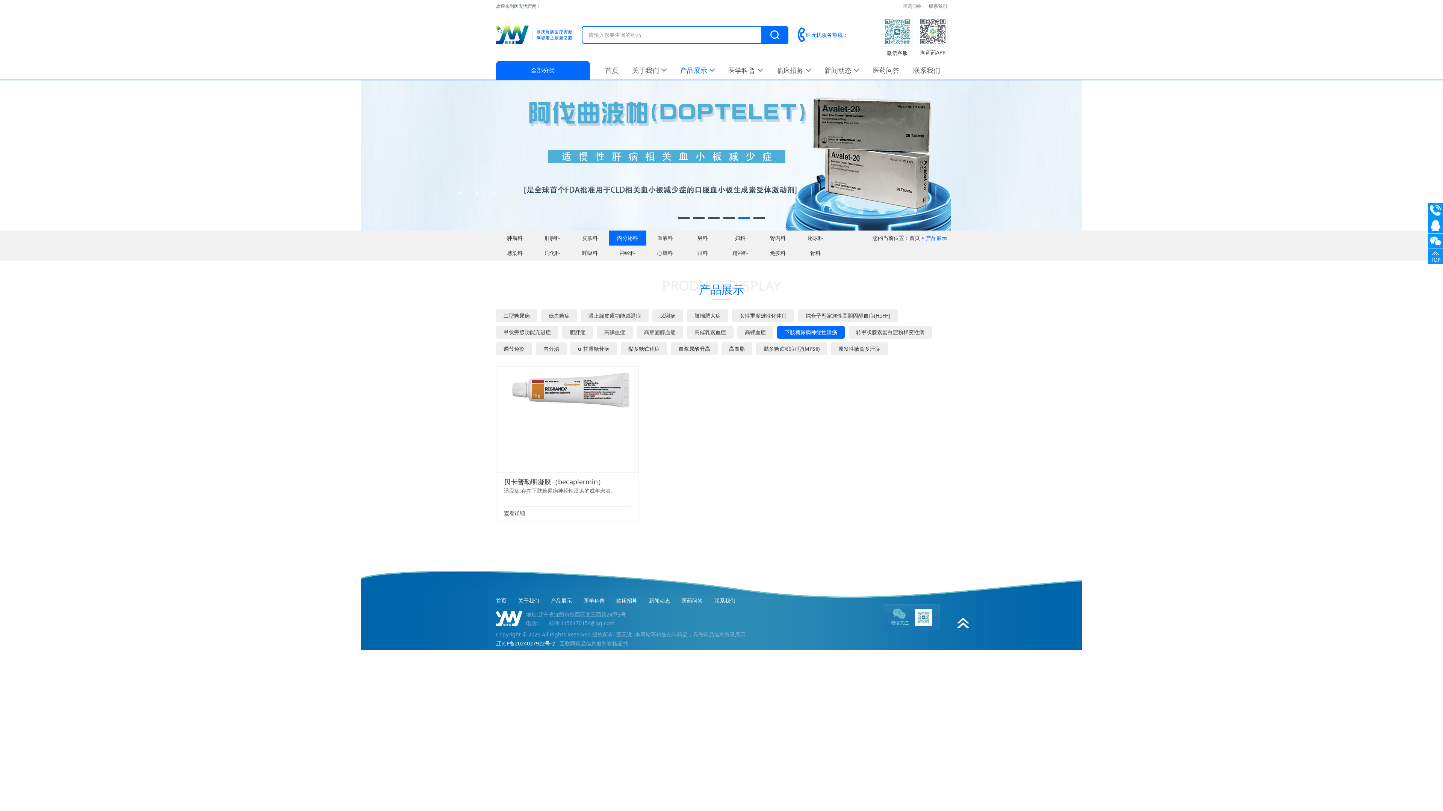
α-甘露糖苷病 (594, 348)
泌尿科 (815, 237)
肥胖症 (577, 332)
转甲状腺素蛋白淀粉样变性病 (890, 332)
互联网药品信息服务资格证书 (594, 643)
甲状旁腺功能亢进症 (527, 332)
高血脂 (737, 348)
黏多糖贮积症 (644, 348)
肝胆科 (552, 237)
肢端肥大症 (707, 315)
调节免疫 (514, 348)
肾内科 (778, 237)
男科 (702, 237)
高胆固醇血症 (660, 332)
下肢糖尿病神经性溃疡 (811, 332)
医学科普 (741, 70)
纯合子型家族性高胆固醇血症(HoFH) (848, 315)
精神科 (740, 252)
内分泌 (551, 348)
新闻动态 (838, 70)
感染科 (515, 252)
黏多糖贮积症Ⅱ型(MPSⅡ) (792, 348)
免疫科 (778, 252)
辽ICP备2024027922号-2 (525, 643)
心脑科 (665, 252)
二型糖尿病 (517, 315)
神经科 (627, 252)
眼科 (702, 252)
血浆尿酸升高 (694, 348)
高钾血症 (755, 332)
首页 (612, 70)
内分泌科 (627, 237)
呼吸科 (590, 252)
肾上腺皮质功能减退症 (614, 315)
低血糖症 (559, 315)
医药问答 (912, 6)
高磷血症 (614, 332)
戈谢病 (668, 315)
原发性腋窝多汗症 (859, 348)
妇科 (740, 237)
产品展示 (693, 70)
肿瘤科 (515, 237)
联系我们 (938, 6)
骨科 (815, 252)
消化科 (552, 252)
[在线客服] (1435, 225)
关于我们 (645, 70)
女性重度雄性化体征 (763, 315)
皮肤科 (590, 237)
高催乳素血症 (710, 332)
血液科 (665, 237)
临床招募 (789, 70)
